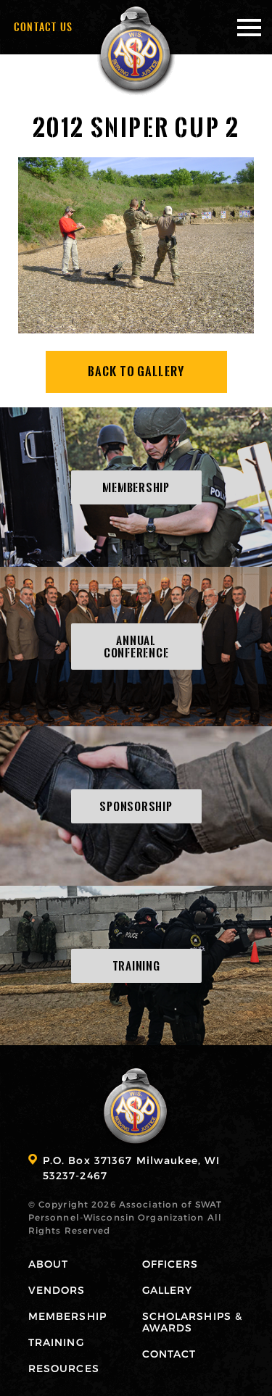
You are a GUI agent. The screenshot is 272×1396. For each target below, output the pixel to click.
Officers (170, 1264)
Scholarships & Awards (192, 1322)
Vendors (57, 1290)
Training (56, 1342)
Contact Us (43, 27)
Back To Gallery (136, 371)
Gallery (167, 1290)
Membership (67, 1316)
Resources (63, 1368)
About (48, 1264)
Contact (169, 1353)
